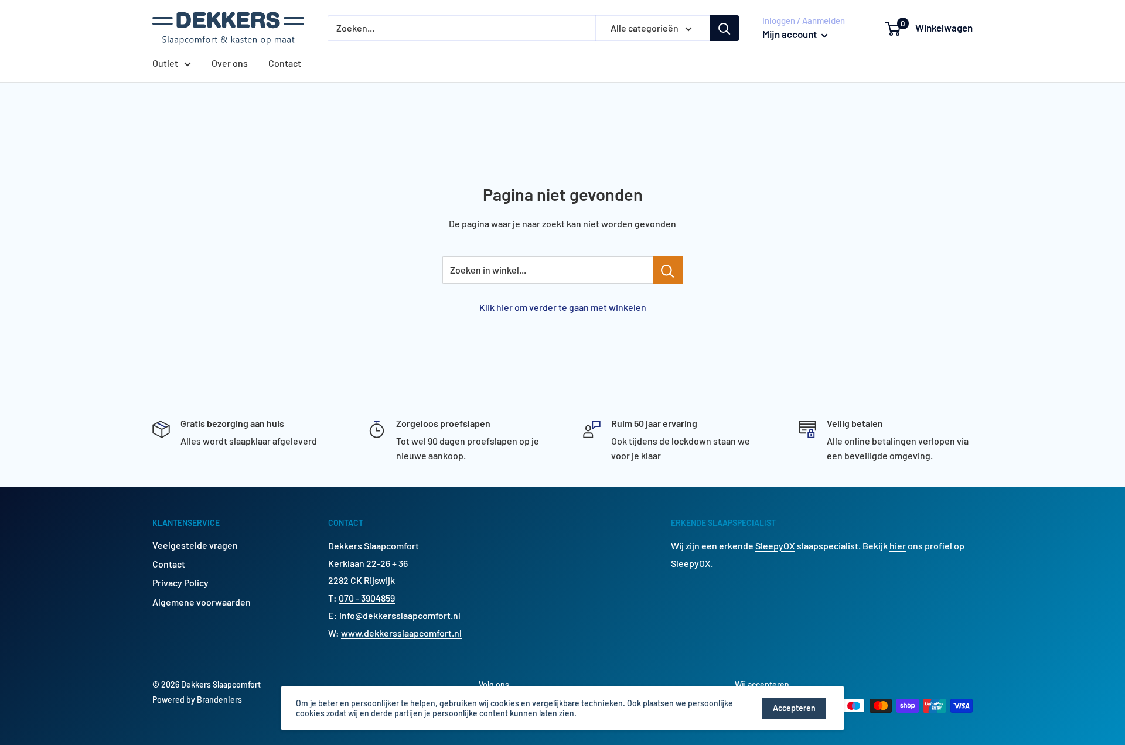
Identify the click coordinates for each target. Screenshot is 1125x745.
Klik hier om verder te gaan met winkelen (562, 307)
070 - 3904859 (367, 597)
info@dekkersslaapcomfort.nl (400, 615)
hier (897, 545)
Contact (284, 63)
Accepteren (794, 708)
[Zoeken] (724, 28)
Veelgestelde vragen (195, 545)
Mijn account (790, 34)
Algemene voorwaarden (201, 601)
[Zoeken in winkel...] (668, 270)
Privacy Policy (180, 582)
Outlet (165, 63)
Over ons (230, 63)
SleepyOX (775, 545)
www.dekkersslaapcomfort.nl (401, 632)
